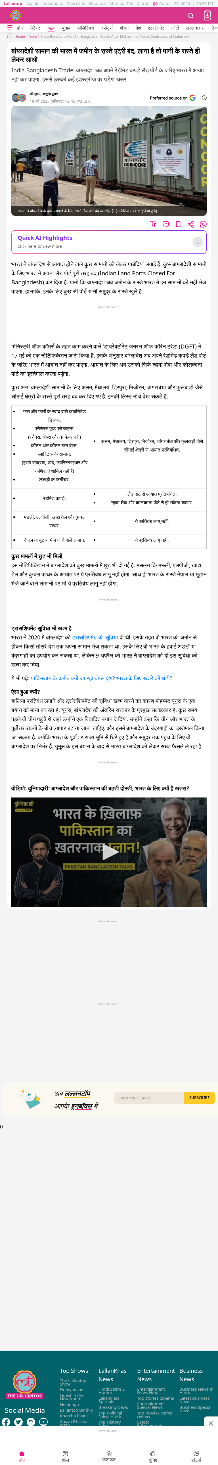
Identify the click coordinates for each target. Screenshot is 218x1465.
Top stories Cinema (155, 1398)
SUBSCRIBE (199, 1097)
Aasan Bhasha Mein (73, 1423)
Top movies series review (154, 1414)
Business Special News (195, 1408)
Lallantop (13, 3)
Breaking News (113, 1407)
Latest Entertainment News (151, 1425)
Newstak (97, 3)
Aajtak (32, 3)
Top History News (109, 1423)
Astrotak (145, 3)
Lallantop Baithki (76, 1410)
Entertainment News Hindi (151, 1390)
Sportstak (76, 3)
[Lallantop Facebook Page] (6, 1422)
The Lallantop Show (73, 1382)
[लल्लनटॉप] (15, 15)
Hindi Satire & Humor (111, 1390)
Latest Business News (194, 1399)
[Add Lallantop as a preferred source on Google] (172, 98)
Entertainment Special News (151, 1405)
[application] (109, 852)
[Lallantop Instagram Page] (31, 1422)
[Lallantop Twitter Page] (18, 1422)
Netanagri (69, 1404)
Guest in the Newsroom (71, 1396)
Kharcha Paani (74, 1415)
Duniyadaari (72, 1389)
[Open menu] (10, 28)
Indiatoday (52, 3)
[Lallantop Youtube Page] (43, 1422)
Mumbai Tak (121, 3)
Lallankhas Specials (108, 1399)
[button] (207, 15)
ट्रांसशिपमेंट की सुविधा (95, 637)
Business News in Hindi (196, 1390)
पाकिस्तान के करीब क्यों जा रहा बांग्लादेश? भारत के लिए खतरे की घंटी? (101, 678)
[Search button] (190, 15)
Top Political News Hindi (110, 1414)
